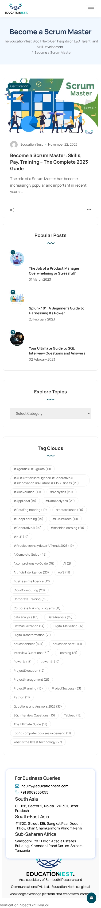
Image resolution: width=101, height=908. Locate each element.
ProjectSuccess (66, 688)
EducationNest (31, 144)
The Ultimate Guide (30, 724)
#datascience (69, 510)
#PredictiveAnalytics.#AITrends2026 (44, 545)
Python (22, 697)
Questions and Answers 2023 (38, 706)
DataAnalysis (60, 617)
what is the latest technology (38, 742)
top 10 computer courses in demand (42, 733)
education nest (67, 644)
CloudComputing (29, 590)
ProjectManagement (31, 679)
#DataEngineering (30, 510)
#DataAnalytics (60, 501)
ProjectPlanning (28, 688)
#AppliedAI (25, 501)
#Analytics (61, 492)
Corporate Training (31, 599)
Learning (68, 653)
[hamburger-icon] (91, 8)
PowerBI (23, 661)
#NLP (21, 537)
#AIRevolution (27, 492)
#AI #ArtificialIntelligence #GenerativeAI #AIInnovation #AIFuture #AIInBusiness (46, 480)
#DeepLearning (28, 519)
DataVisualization (29, 626)
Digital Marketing (69, 626)
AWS (64, 572)
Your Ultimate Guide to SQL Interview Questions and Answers (57, 351)
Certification (19, 86)
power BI (50, 661)
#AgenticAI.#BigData (32, 469)
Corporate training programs (37, 608)
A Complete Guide (30, 554)
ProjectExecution (29, 670)
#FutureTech (65, 519)
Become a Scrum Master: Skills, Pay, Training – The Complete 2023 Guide (49, 162)
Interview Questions (32, 653)
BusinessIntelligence (32, 581)
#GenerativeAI (28, 528)
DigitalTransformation (32, 635)
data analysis (26, 617)
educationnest (29, 644)
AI (68, 563)
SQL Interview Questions (34, 715)
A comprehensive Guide (34, 563)
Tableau (73, 715)
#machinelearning (67, 528)
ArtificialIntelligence (31, 572)
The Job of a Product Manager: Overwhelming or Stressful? (55, 271)
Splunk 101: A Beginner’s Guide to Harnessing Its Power (56, 311)
